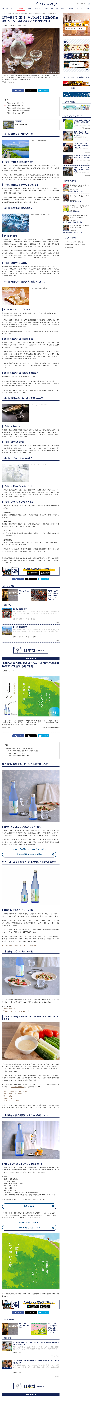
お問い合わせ (29, 1206)
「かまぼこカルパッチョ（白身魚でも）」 (14, 1093)
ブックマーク (44, 90)
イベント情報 (4, 8)
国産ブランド (13, 25)
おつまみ (63, 8)
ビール (13, 8)
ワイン (29, 8)
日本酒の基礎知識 (69, 244)
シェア (19, 90)
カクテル (67, 241)
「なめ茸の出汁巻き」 (17, 1087)
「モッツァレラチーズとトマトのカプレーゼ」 (15, 1091)
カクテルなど (54, 8)
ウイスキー (38, 8)
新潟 (25, 25)
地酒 (20, 25)
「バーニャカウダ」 (8, 1096)
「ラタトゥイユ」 (7, 1098)
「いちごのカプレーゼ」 (9, 1008)
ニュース (79, 8)
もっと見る (85, 69)
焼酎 (46, 8)
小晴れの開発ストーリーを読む (29, 854)
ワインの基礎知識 (80, 244)
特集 (88, 8)
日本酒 (21, 8)
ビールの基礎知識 (69, 247)
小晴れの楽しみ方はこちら (29, 1228)
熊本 (35, 636)
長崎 (35, 618)
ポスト (32, 90)
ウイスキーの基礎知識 (77, 241)
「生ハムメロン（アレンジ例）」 (11, 1100)
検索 (89, 4)
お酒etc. (71, 8)
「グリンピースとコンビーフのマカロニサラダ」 (16, 1011)
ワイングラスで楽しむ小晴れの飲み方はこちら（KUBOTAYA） (20, 945)
